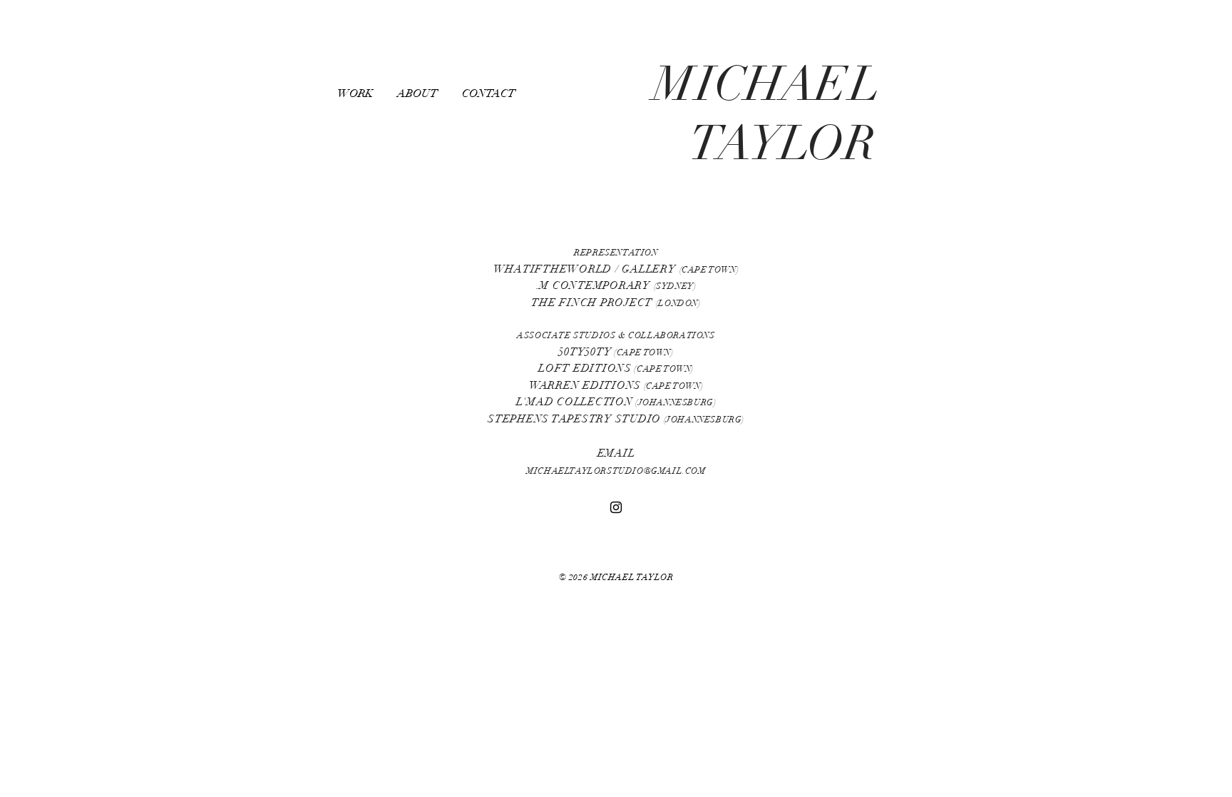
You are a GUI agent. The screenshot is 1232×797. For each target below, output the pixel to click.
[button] (360, 93)
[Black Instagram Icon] (616, 507)
